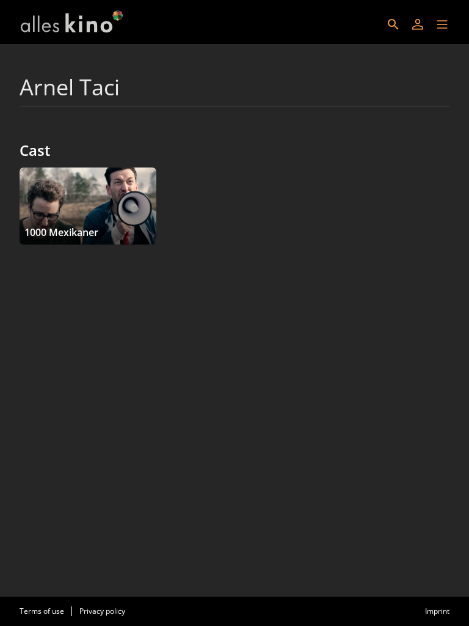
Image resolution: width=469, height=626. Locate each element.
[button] (442, 24)
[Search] (393, 24)
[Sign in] (417, 24)
